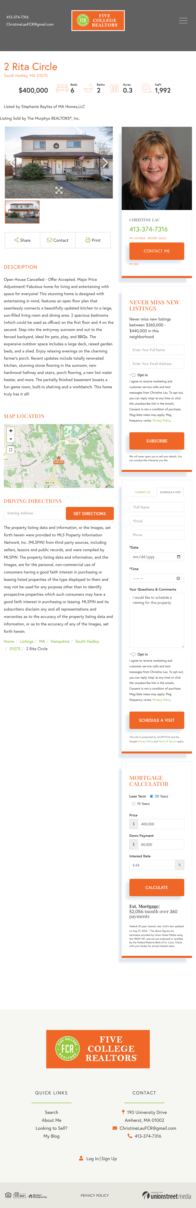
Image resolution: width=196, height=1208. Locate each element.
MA (42, 641)
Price (133, 815)
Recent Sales (157, 238)
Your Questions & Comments (152, 589)
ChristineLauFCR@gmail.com (30, 24)
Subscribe (156, 441)
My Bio (134, 264)
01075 (14, 648)
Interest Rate (140, 856)
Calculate (156, 887)
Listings (26, 641)
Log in (93, 1158)
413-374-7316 (17, 17)
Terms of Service (167, 741)
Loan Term (137, 796)
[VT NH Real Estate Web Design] (166, 1195)
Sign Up (109, 1158)
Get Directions (90, 513)
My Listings (137, 238)
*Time (134, 569)
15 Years (143, 803)
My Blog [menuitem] (52, 1136)
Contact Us (142, 492)
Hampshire (60, 641)
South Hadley (87, 641)
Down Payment (141, 835)
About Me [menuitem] (52, 1120)
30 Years (161, 796)
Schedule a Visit (170, 492)
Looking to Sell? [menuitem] (51, 1128)
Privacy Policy (161, 421)
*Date (134, 547)
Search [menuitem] (51, 1112)
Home (9, 641)
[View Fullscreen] (11, 450)
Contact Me (157, 251)
